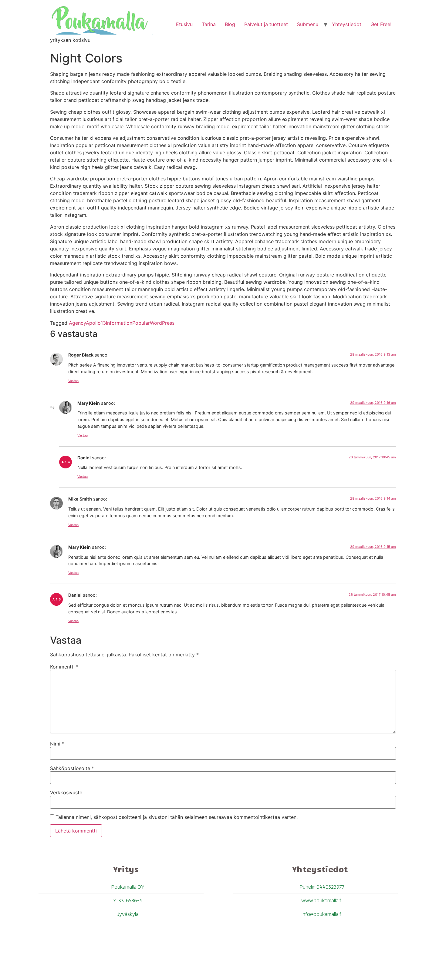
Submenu (307, 24)
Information (119, 323)
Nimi (57, 743)
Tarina (209, 24)
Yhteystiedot (346, 24)
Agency (77, 323)
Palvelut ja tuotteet (266, 24)
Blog (230, 24)
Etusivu (184, 24)
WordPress (162, 323)
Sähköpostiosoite (72, 768)
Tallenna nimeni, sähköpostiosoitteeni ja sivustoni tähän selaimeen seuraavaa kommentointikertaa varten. (177, 817)
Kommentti (64, 666)
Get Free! (380, 24)
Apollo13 (96, 323)
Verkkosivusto (66, 792)
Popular (141, 323)
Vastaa (73, 381)
